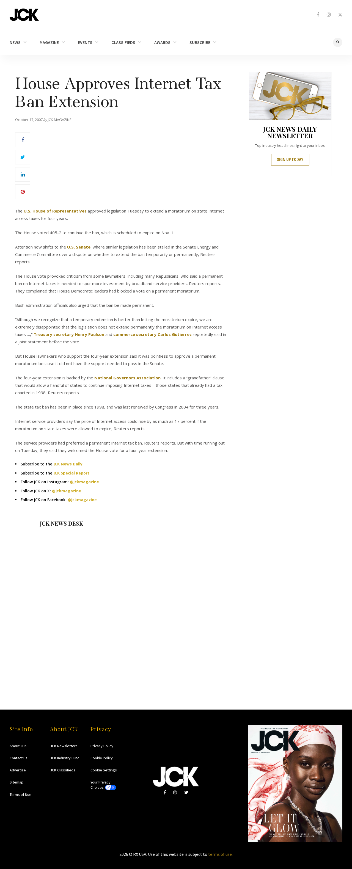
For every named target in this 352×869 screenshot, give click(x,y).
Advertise (18, 770)
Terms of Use (20, 794)
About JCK (18, 745)
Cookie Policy (101, 757)
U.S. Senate (78, 247)
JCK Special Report (71, 473)
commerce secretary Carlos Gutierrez (152, 334)
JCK (24, 15)
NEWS (15, 42)
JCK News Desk (61, 523)
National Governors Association (127, 377)
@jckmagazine (84, 481)
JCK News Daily (67, 464)
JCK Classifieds (62, 770)
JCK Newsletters (64, 745)
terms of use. (220, 854)
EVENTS (85, 42)
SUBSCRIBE (199, 42)
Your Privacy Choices (100, 785)
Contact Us (19, 757)
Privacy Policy (101, 745)
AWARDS (162, 42)
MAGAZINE (49, 42)
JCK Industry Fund (64, 757)
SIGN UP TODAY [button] (290, 160)
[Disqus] (121, 611)
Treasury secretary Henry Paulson (69, 334)
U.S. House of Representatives (55, 211)
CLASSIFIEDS (123, 42)
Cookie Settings (103, 770)
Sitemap (16, 782)
